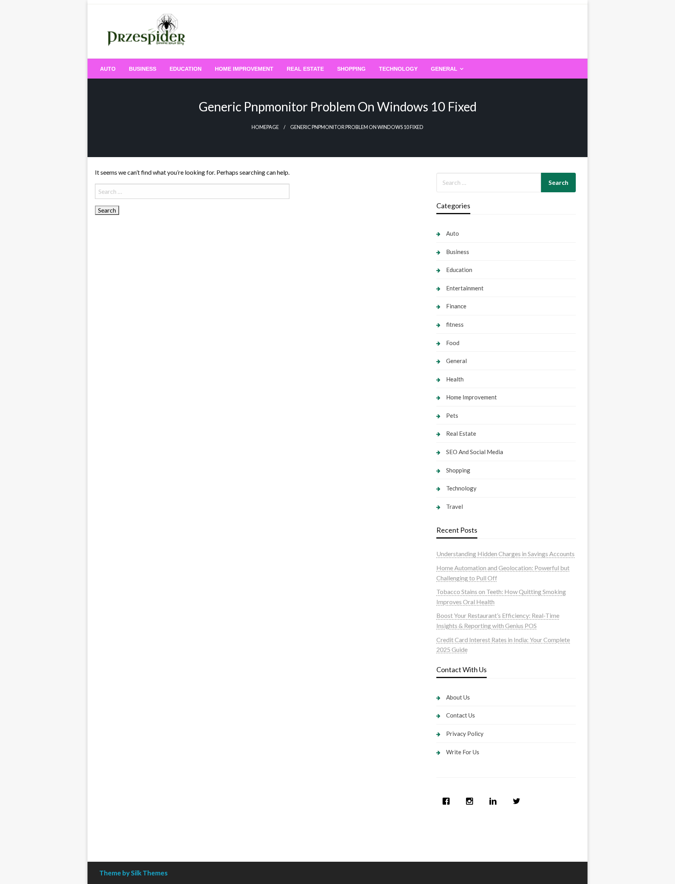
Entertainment (465, 288)
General (444, 69)
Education (186, 69)
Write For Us (462, 751)
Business (142, 69)
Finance (456, 306)
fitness (455, 324)
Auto (108, 69)
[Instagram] (471, 801)
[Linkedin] (495, 801)
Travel (454, 506)
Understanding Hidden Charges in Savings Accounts (505, 553)
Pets (452, 415)
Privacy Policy (465, 733)
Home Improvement (244, 69)
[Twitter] (518, 801)
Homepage (265, 127)
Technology (398, 69)
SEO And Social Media (474, 451)
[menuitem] (107, 69)
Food (452, 342)
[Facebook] (448, 801)
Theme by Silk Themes (133, 873)
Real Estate (305, 69)
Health (455, 379)
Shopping (351, 69)
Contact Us (460, 715)
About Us (458, 697)
